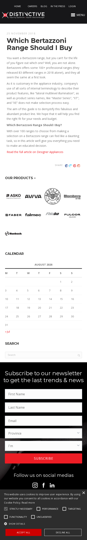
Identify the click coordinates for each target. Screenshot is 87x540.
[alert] (43, 514)
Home (17, 6)
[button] (21, 509)
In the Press (58, 6)
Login (72, 6)
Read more (28, 502)
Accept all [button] (23, 532)
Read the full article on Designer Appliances (35, 152)
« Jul (7, 331)
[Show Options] (78, 433)
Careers (32, 6)
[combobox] (42, 433)
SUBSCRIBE (43, 458)
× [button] (83, 492)
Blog (44, 6)
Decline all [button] (63, 532)
